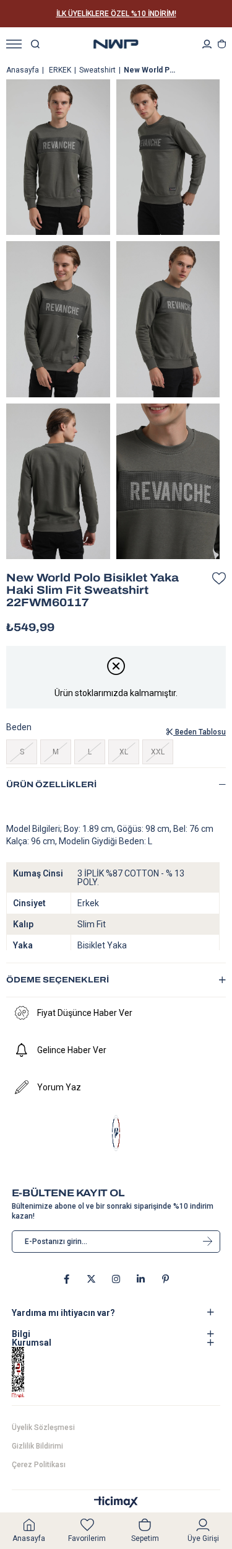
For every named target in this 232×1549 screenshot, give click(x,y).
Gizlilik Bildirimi (37, 1446)
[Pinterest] (165, 1279)
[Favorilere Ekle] (216, 578)
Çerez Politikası (39, 1464)
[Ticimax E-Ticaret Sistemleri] (116, 1502)
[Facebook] (66, 1279)
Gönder (207, 1241)
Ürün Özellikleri (51, 784)
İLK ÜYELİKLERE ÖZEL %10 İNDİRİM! (116, 13)
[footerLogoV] (116, 1133)
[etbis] (34, 1373)
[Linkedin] (141, 1279)
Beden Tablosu (199, 732)
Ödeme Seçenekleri (57, 980)
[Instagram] (116, 1279)
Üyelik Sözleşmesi (43, 1427)
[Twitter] (91, 1279)
